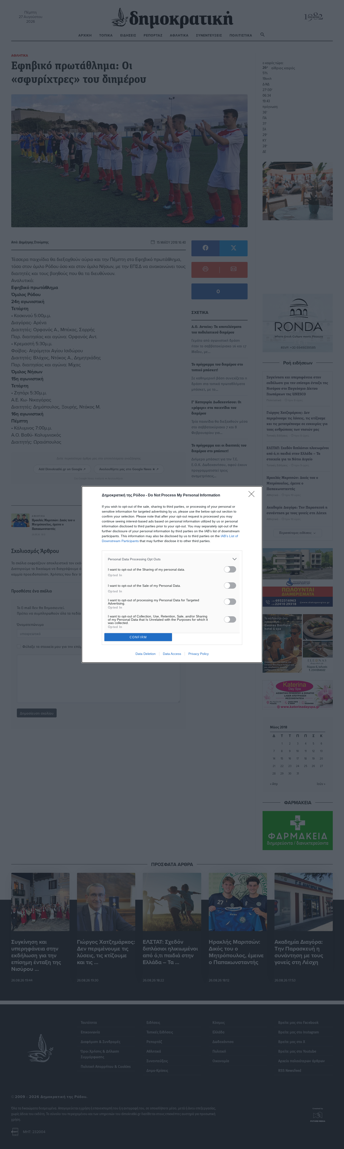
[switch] (230, 569)
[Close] (253, 495)
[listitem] (172, 559)
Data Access (172, 654)
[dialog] (172, 574)
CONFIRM (138, 637)
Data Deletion (145, 654)
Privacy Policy (198, 654)
